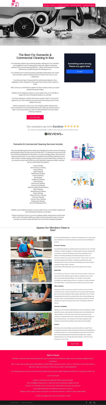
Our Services (35, 117)
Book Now (75, 344)
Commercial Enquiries (89, 5)
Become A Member (63, 5)
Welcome (46, 5)
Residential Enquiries (75, 5)
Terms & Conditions (27, 402)
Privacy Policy (15, 402)
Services (53, 5)
